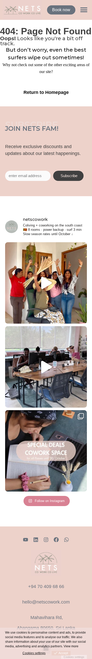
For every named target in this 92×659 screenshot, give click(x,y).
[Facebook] (56, 540)
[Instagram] (46, 540)
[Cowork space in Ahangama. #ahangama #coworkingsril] (46, 367)
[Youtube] (25, 540)
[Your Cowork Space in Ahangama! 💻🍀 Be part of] (46, 451)
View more (71, 646)
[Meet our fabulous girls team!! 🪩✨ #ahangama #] (46, 283)
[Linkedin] (36, 540)
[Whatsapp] (66, 540)
